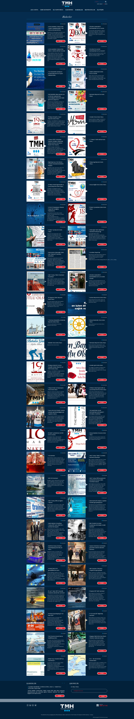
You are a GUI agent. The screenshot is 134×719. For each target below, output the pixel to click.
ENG (106, 4)
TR (104, 4)
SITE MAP (99, 4)
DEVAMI (60, 41)
